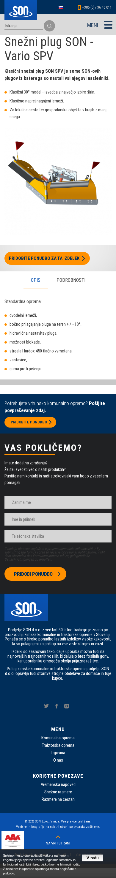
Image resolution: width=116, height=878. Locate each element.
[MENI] (108, 24)
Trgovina (58, 752)
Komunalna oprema (58, 738)
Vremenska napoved (58, 784)
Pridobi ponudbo (33, 574)
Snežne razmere (58, 792)
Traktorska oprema (58, 745)
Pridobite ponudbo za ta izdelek (44, 258)
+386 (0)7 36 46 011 (97, 7)
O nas (58, 760)
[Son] (20, 10)
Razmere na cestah (58, 799)
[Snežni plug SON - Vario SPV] (58, 233)
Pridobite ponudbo (29, 422)
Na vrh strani (58, 843)
